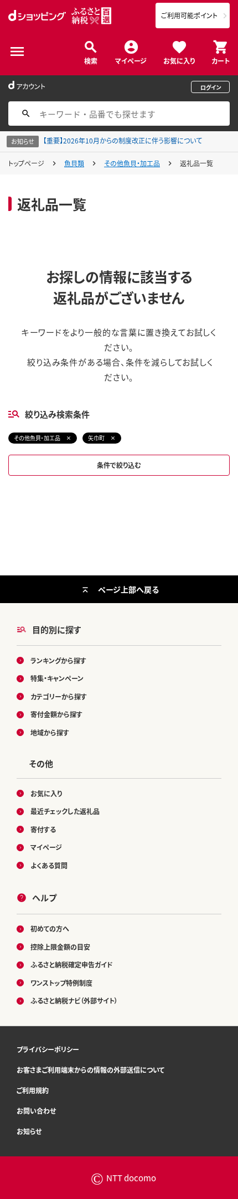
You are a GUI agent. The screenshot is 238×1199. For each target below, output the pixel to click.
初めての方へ (49, 928)
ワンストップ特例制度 (61, 982)
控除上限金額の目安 (60, 946)
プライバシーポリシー (48, 1049)
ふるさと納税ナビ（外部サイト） (74, 1000)
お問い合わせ (36, 1110)
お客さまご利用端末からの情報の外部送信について (90, 1069)
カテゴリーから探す (58, 696)
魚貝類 (74, 163)
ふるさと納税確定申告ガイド (71, 964)
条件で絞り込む (119, 465)
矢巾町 (96, 438)
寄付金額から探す (56, 714)
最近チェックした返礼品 (65, 811)
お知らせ (29, 1131)
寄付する (43, 829)
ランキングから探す (58, 660)
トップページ (26, 163)
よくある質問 (49, 865)
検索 (90, 60)
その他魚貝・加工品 (132, 163)
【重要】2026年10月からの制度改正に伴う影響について (122, 140)
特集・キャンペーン (57, 678)
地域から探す (49, 732)
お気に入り (179, 60)
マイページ (131, 60)
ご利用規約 (33, 1090)
